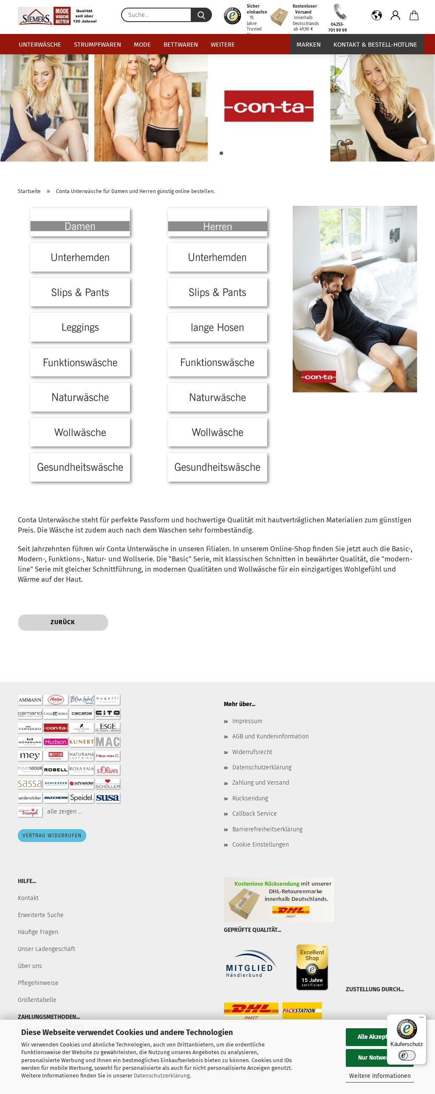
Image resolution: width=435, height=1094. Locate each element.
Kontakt (28, 898)
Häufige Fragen (38, 932)
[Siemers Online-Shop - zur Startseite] (60, 16)
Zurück (63, 622)
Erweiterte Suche (41, 915)
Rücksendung (250, 798)
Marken (309, 44)
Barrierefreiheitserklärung (267, 829)
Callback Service (254, 813)
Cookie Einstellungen (260, 844)
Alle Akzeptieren (380, 1037)
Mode (142, 44)
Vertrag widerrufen (52, 836)
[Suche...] (201, 15)
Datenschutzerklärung (162, 1075)
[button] (376, 17)
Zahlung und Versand (260, 782)
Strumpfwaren (97, 44)
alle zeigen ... (64, 811)
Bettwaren (181, 44)
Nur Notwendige (379, 1057)
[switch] (406, 1055)
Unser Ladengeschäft (46, 949)
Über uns (30, 966)
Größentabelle (37, 1000)
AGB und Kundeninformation (270, 736)
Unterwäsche (40, 44)
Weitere (223, 44)
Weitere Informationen (380, 1076)
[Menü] (421, 1019)
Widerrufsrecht (252, 752)
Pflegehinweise (38, 983)
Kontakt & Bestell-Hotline (375, 44)
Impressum (247, 721)
